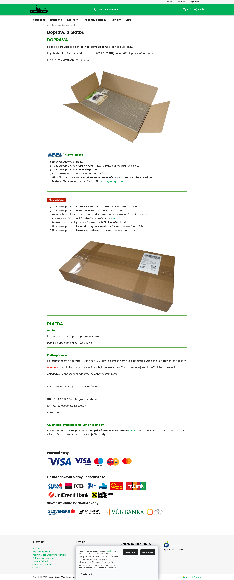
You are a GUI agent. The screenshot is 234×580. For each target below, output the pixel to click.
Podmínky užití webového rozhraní (49, 555)
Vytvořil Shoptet (194, 577)
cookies (110, 551)
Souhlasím (147, 552)
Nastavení (86, 574)
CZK (167, 1)
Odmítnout (130, 552)
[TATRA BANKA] (89, 511)
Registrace (194, 1)
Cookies (36, 567)
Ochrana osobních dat (43, 558)
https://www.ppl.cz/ (111, 181)
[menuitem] (38, 20)
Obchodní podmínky (42, 564)
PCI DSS (132, 430)
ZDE (113, 218)
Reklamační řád (40, 561)
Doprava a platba (41, 552)
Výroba (36, 549)
